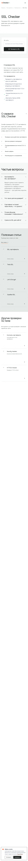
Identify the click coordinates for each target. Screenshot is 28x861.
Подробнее (20, 854)
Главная (3, 7)
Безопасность (18, 7)
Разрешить (17, 857)
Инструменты (10, 7)
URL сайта (6, 40)
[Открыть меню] (25, 2)
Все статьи (4, 242)
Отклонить (8, 857)
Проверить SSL (15, 49)
